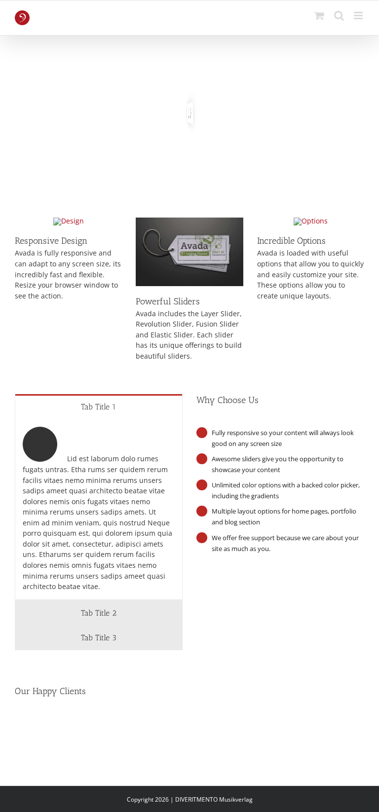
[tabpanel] (99, 509)
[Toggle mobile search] (339, 15)
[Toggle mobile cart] (319, 15)
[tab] (98, 406)
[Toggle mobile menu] (359, 15)
